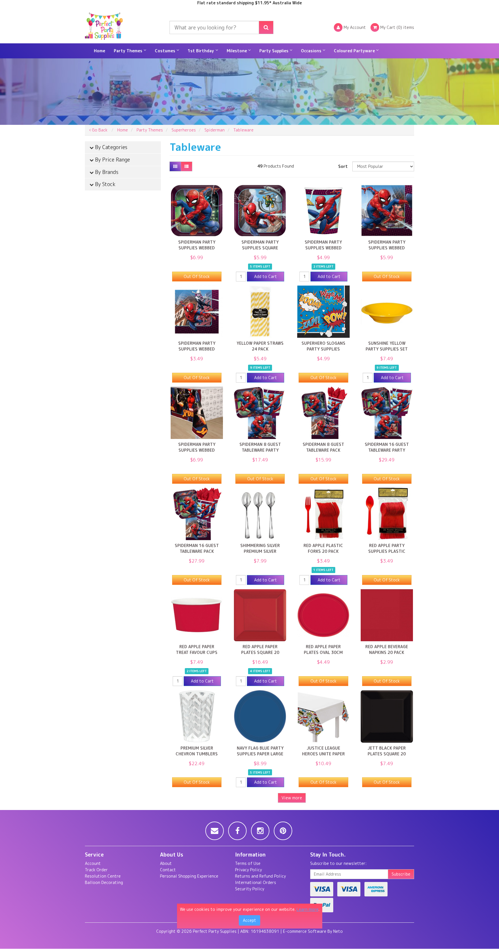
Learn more (308, 909)
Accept (249, 920)
